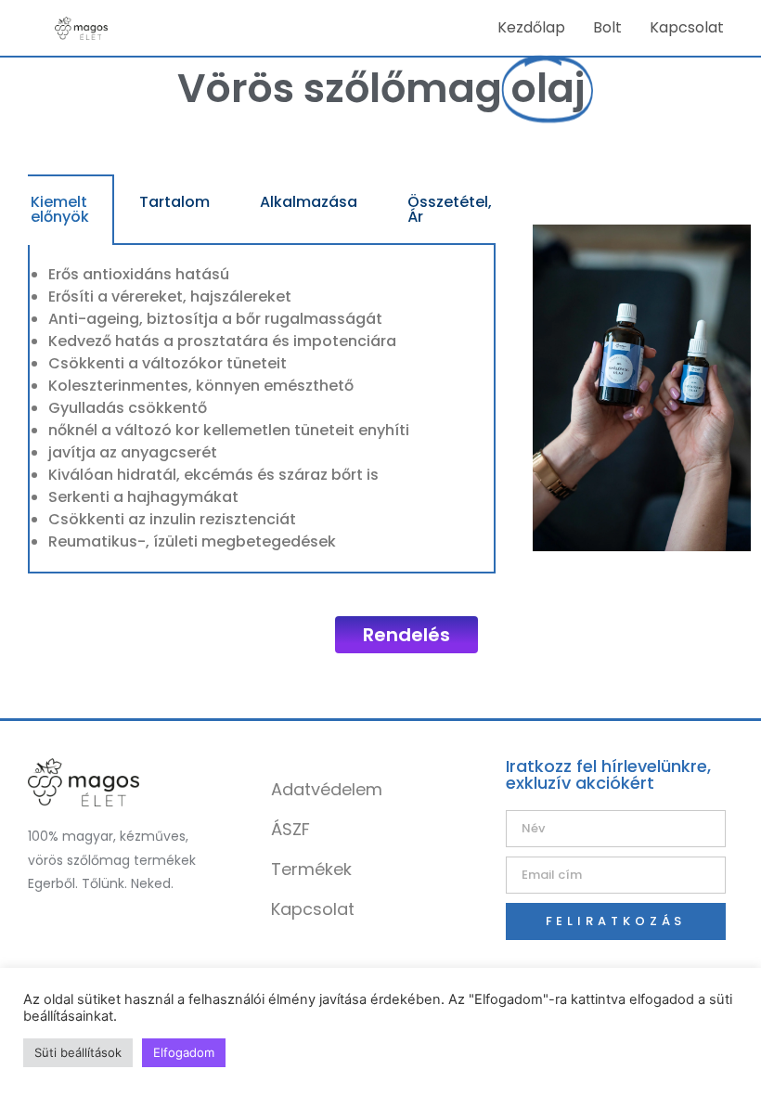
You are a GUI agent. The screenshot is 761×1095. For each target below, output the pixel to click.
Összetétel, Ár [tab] (449, 209)
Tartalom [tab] (174, 202)
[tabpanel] (262, 409)
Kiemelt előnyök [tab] (60, 209)
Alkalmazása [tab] (308, 202)
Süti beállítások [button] (78, 1052)
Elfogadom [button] (183, 1052)
